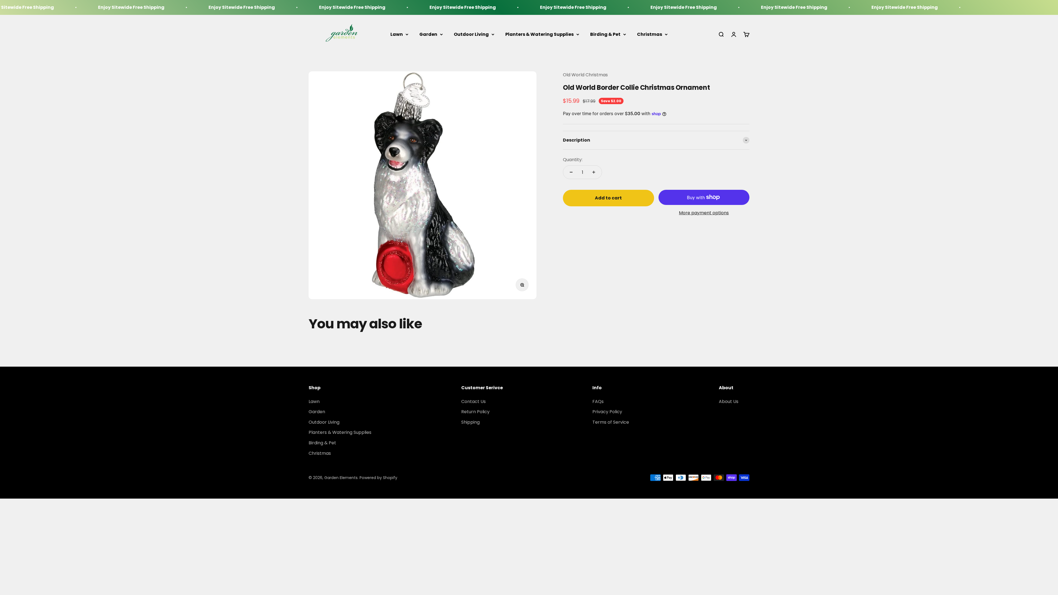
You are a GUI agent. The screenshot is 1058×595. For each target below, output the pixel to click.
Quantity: (572, 159)
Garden (428, 34)
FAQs (598, 401)
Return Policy (475, 412)
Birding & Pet (605, 34)
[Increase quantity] (594, 172)
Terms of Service (610, 422)
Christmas (649, 34)
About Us (728, 401)
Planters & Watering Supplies (539, 34)
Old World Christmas (585, 75)
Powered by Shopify (378, 477)
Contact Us (473, 401)
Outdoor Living (471, 34)
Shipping (470, 422)
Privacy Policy (607, 412)
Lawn (396, 34)
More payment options (704, 213)
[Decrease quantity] (571, 172)
